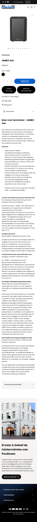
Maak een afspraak (27, 2)
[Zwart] (3, 74)
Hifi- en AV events (18, 2)
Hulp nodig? (7, 101)
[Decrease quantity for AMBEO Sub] (3, 81)
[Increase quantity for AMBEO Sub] (11, 81)
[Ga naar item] (8, 48)
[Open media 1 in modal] (32, 15)
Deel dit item (8, 105)
